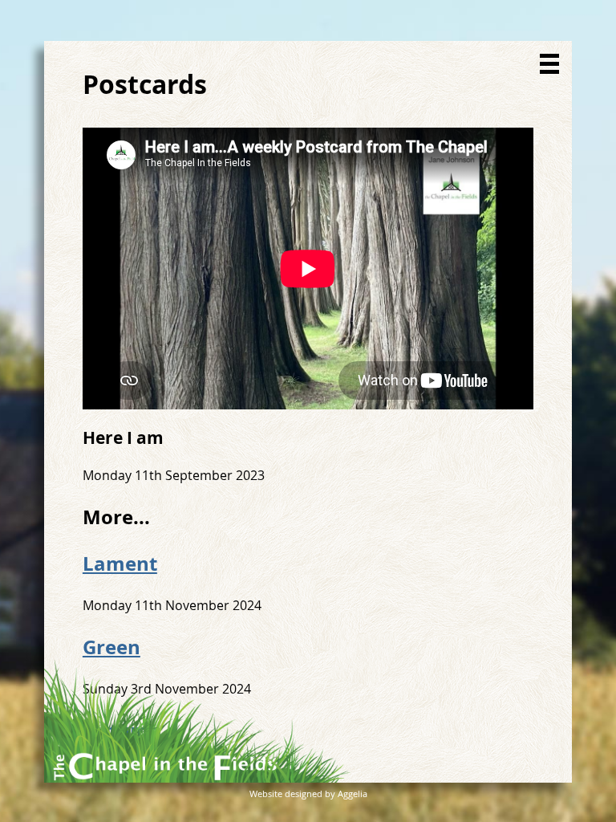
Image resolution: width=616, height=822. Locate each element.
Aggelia (352, 793)
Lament (120, 563)
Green (111, 647)
